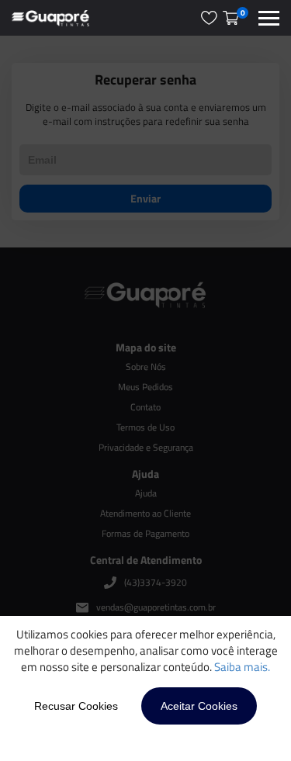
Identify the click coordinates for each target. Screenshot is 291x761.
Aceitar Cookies (199, 706)
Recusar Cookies (76, 706)
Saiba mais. (242, 667)
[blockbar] (268, 18)
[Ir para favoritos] (209, 18)
